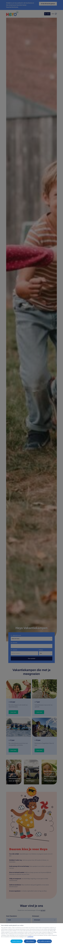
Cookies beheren (16, 941)
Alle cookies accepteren (44, 941)
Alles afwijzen (30, 941)
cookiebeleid (30, 936)
